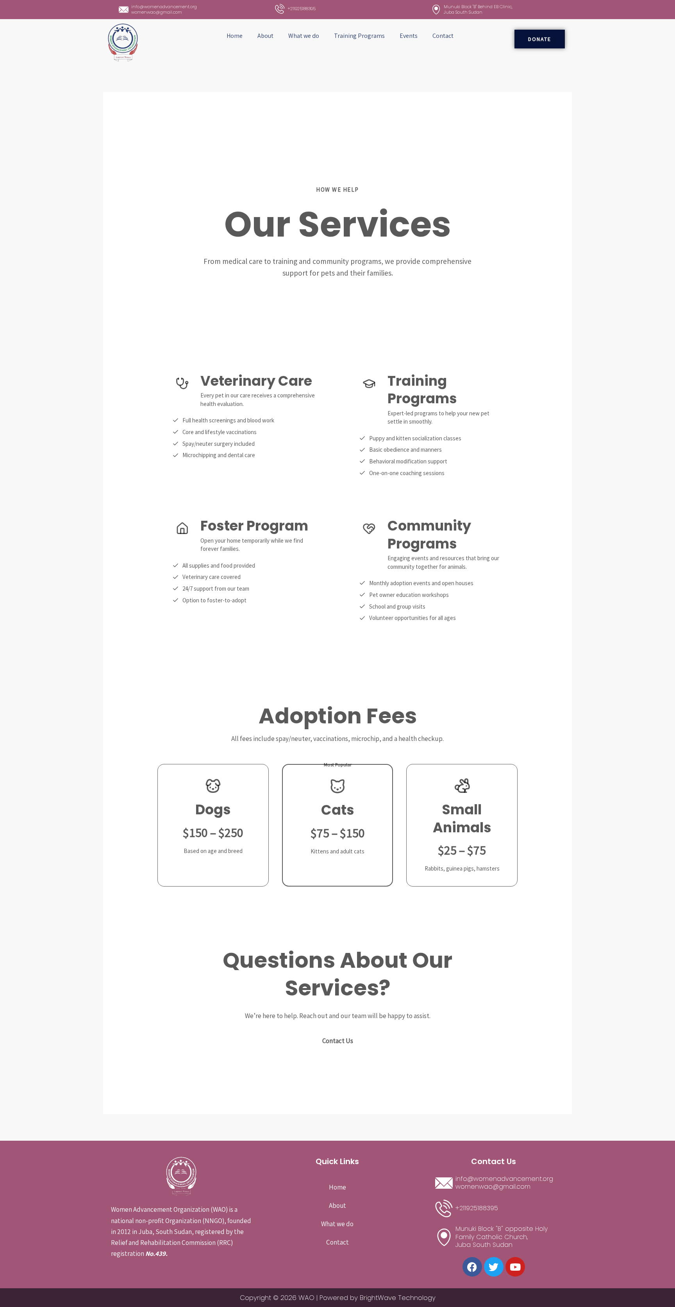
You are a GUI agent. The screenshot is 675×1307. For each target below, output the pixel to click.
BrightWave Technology (398, 1297)
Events (409, 36)
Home (235, 36)
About (265, 36)
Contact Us (337, 1040)
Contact (443, 36)
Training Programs (359, 36)
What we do (303, 36)
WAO (306, 1297)
